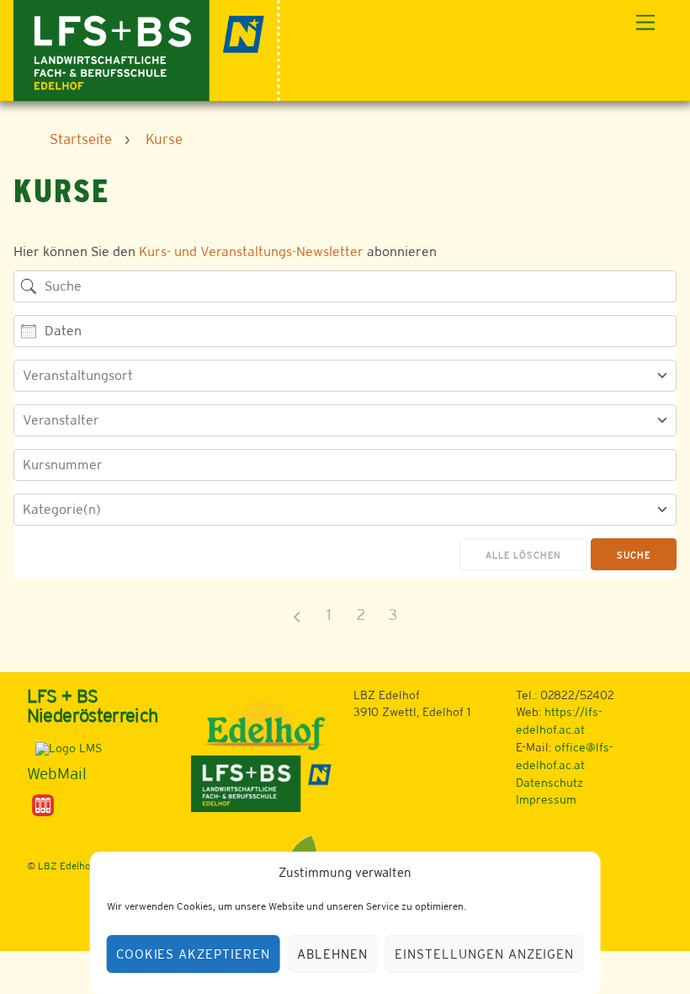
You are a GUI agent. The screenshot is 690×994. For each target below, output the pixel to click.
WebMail (57, 773)
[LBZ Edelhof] (146, 48)
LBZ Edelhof (66, 866)
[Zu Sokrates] (43, 804)
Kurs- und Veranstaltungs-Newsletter (251, 251)
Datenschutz (549, 782)
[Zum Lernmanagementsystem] (64, 748)
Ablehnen (332, 954)
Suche (633, 555)
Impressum (546, 799)
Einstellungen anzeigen (484, 954)
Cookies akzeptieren (193, 954)
